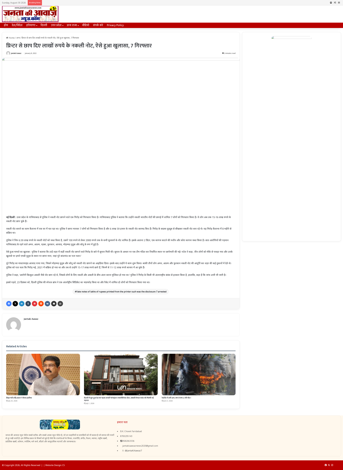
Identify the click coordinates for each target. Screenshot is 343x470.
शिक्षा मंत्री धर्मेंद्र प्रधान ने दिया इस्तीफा (19, 397)
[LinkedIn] (21, 303)
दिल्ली (44, 25)
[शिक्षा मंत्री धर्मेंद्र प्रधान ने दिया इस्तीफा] (43, 374)
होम (6, 25)
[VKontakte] (47, 303)
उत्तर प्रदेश (56, 25)
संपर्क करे (98, 25)
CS (63, 465)
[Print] (60, 303)
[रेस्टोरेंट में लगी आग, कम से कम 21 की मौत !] (199, 374)
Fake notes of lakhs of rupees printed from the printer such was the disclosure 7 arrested (121, 291)
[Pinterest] (34, 303)
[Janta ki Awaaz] (30, 14)
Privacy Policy (115, 25)
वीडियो (85, 25)
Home (11, 37)
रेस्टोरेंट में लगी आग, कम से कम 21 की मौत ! (176, 397)
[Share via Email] (54, 303)
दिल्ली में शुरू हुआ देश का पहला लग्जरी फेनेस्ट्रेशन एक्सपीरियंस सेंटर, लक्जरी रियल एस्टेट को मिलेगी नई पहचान (119, 399)
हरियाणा (30, 25)
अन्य (18, 37)
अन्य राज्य (72, 25)
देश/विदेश (17, 25)
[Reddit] (41, 303)
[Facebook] (9, 303)
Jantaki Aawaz (16, 53)
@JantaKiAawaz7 (133, 450)
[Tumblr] (28, 303)
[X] (15, 303)
